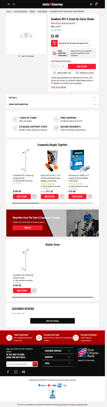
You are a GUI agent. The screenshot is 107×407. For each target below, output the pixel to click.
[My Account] (91, 4)
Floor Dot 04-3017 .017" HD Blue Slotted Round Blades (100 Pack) (51, 178)
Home (8, 11)
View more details (58, 87)
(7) (81, 184)
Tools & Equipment (20, 11)
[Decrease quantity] (53, 66)
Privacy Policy (61, 405)
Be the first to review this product (63, 23)
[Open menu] (8, 4)
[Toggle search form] (13, 4)
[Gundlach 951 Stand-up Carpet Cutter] (24, 160)
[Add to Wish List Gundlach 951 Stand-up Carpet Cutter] (34, 196)
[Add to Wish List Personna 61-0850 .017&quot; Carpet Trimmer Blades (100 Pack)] (89, 196)
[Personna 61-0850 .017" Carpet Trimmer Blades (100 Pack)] (80, 160)
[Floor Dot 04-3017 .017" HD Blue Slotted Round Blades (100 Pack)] (52, 160)
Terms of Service (77, 405)
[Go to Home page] (52, 4)
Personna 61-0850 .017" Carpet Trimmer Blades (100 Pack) (79, 178)
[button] (57, 351)
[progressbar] (52, 297)
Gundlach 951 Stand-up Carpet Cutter (23, 176)
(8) (54, 184)
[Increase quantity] (63, 66)
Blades (32, 11)
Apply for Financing (86, 360)
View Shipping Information (61, 61)
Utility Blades (42, 11)
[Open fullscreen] (26, 34)
